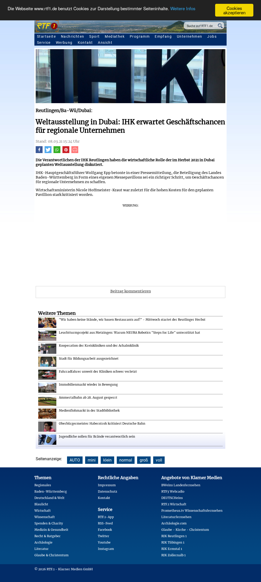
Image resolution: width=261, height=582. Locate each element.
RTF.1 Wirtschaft (173, 504)
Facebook (105, 530)
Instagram (106, 549)
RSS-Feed (105, 523)
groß (144, 460)
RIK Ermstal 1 (171, 549)
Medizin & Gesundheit (51, 530)
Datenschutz (107, 491)
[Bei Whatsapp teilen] (57, 152)
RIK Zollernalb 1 (173, 555)
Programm (140, 36)
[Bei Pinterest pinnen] (65, 152)
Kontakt (85, 42)
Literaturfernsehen (176, 517)
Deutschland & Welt (49, 498)
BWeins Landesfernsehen (180, 485)
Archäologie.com (174, 523)
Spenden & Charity (48, 523)
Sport (94, 36)
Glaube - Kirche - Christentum (185, 530)
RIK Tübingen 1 (172, 542)
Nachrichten (72, 36)
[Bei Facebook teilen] (39, 152)
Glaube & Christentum (51, 555)
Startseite (46, 36)
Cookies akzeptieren (234, 10)
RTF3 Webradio (172, 491)
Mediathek (115, 36)
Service (44, 42)
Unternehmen (189, 36)
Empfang (163, 36)
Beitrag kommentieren (130, 291)
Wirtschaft (42, 510)
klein (107, 460)
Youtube (104, 542)
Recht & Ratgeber (47, 536)
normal (125, 460)
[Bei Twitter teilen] (48, 152)
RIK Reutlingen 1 (174, 536)
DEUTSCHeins (172, 498)
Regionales (42, 485)
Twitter (103, 536)
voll (159, 460)
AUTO (75, 460)
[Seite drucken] (74, 152)
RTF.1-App (106, 517)
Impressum (107, 485)
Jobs (212, 36)
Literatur (41, 549)
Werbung (64, 42)
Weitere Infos (182, 8)
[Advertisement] (130, 243)
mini (92, 460)
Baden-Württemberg (50, 491)
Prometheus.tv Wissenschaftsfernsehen (192, 510)
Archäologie (43, 542)
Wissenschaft (44, 517)
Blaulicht (41, 504)
